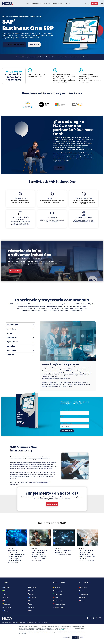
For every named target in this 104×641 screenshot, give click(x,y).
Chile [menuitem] (5, 601)
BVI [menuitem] (5, 594)
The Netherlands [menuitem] (59, 604)
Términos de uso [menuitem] (20, 622)
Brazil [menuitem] (5, 591)
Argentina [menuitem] (7, 587)
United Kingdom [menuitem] (59, 607)
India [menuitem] (81, 591)
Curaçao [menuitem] (6, 611)
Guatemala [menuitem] (32, 587)
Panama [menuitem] (32, 601)
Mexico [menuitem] (31, 594)
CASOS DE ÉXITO (15, 271)
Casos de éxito (34, 44)
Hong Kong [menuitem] (83, 587)
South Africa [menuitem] (58, 594)
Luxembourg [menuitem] (58, 591)
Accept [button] (74, 637)
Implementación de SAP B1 (33, 57)
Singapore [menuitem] (83, 597)
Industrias (45, 57)
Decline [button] (81, 637)
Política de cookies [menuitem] (31, 622)
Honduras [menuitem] (32, 591)
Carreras (54, 3)
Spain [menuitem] (56, 597)
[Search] (88, 3)
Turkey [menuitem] (82, 601)
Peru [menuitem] (30, 604)
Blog (41, 3)
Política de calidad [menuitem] (42, 622)
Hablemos (94, 3)
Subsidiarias (53, 57)
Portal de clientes (74, 57)
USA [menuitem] (30, 611)
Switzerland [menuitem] (58, 601)
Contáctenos (84, 57)
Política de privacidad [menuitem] (8, 622)
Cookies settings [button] (67, 637)
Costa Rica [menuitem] (7, 607)
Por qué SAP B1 (20, 57)
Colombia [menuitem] (7, 604)
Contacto (67, 3)
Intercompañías (62, 57)
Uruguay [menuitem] (31, 607)
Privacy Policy (61, 629)
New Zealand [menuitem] (84, 594)
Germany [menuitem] (57, 587)
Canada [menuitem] (6, 597)
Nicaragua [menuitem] (32, 597)
